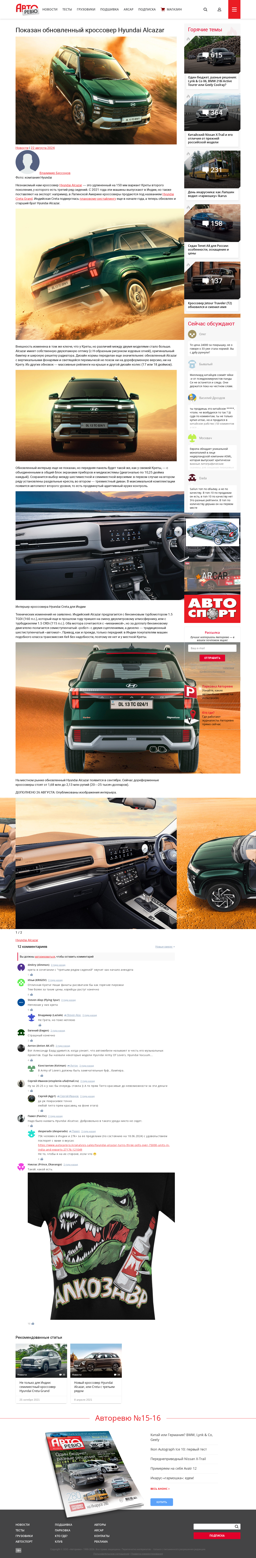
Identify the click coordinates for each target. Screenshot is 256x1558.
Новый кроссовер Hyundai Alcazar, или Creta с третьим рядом (94, 1387)
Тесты (67, 9)
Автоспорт (24, 1541)
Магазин (174, 9)
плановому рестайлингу (98, 199)
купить (161, 1502)
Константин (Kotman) (52, 1065)
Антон (72, 1065)
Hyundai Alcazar (70, 185)
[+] (32, 974)
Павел (74, 1131)
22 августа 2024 (43, 148)
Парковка (62, 1530)
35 (64, 1375)
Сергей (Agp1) (47, 1096)
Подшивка (109, 9)
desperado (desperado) (53, 1131)
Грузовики (86, 9)
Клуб (58, 1541)
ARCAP (128, 9)
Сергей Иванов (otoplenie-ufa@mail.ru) (53, 1081)
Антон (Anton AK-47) (41, 1045)
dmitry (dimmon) (38, 965)
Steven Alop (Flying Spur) (44, 1000)
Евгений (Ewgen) (38, 1030)
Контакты (101, 1536)
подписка (217, 1535)
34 (118, 1375)
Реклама (101, 1541)
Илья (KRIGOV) (37, 980)
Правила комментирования (147, 1553)
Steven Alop (72, 1015)
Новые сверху (163, 946)
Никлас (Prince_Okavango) (45, 1164)
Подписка (147, 9)
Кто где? (61, 1536)
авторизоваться (45, 956)
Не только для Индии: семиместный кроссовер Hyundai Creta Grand (37, 1387)
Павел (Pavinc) (37, 1116)
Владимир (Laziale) (50, 1015)
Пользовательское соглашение (111, 1553)
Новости (50, 9)
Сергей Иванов (68, 1096)
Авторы (100, 1524)
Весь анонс (159, 1488)
